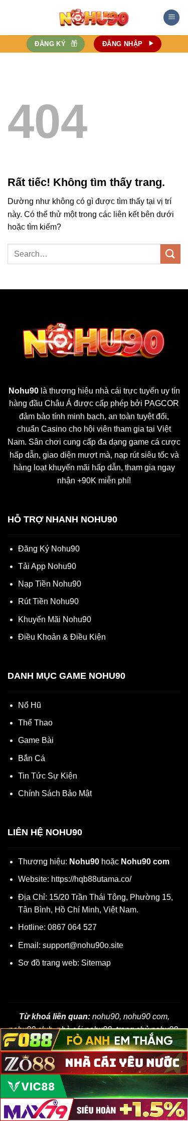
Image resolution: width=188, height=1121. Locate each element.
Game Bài (36, 740)
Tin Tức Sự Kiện (47, 776)
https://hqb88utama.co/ (91, 879)
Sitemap (96, 963)
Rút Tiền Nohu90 (48, 601)
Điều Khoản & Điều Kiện (62, 637)
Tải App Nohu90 (47, 566)
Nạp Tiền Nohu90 (49, 584)
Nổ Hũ (29, 705)
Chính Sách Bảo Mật (55, 793)
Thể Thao (35, 722)
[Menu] (171, 18)
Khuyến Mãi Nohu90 (54, 619)
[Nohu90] (94, 17)
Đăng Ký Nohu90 (49, 548)
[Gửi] (170, 254)
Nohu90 (24, 391)
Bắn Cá (31, 758)
